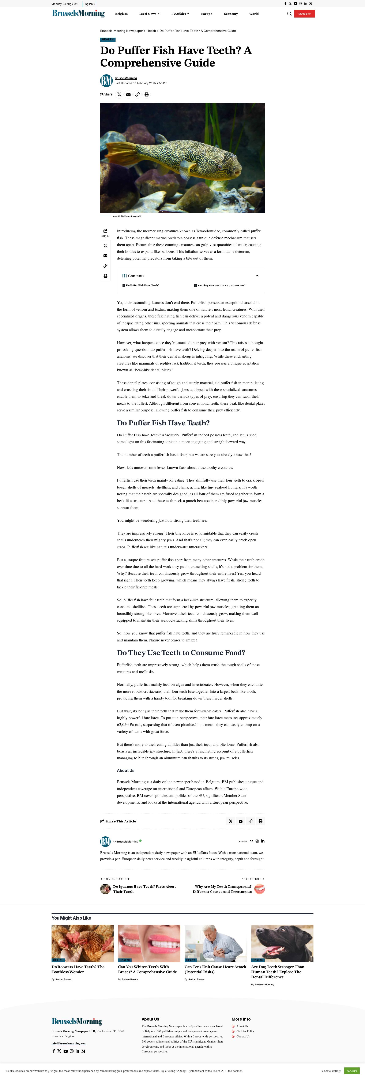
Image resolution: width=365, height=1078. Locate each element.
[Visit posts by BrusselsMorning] (106, 80)
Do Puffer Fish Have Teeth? (142, 285)
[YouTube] (295, 3)
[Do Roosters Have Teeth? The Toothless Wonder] (83, 943)
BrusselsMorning (126, 78)
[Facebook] (285, 3)
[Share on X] (119, 94)
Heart (190, 960)
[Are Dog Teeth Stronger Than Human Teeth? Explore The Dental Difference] (282, 943)
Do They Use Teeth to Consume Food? (222, 285)
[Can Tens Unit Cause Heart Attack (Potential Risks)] (216, 943)
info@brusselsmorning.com (69, 1043)
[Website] (251, 841)
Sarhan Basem (63, 979)
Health (151, 31)
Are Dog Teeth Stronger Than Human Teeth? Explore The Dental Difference (277, 972)
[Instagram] (300, 3)
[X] (290, 3)
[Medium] (310, 3)
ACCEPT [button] (352, 1071)
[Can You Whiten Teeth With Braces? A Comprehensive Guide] (149, 943)
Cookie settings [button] (331, 1071)
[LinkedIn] (305, 3)
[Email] (128, 94)
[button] (289, 13)
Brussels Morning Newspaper (121, 31)
